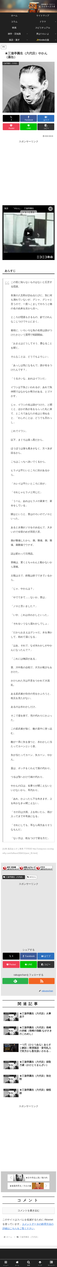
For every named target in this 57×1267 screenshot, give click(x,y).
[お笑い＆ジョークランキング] (27, 868)
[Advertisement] (28, 172)
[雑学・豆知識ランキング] (10, 868)
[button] (45, 126)
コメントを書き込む (29, 1210)
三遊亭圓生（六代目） (15, 877)
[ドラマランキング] (44, 868)
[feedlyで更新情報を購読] (15, 981)
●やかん (32, 877)
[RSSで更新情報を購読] (42, 981)
